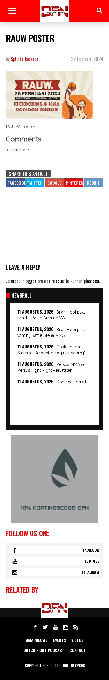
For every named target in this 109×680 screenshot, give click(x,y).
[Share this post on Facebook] (15, 182)
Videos (77, 640)
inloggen (28, 280)
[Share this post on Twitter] (34, 182)
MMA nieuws (36, 640)
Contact (77, 650)
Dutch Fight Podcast (44, 650)
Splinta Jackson (24, 58)
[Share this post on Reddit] (93, 182)
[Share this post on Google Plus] (54, 182)
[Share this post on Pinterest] (73, 182)
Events (59, 640)
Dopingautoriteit (71, 382)
